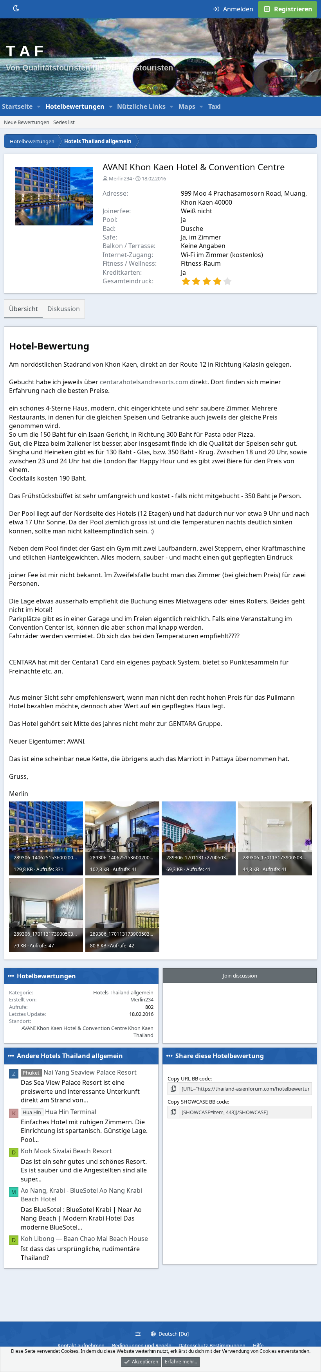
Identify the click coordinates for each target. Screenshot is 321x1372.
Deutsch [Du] (173, 1333)
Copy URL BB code (189, 1078)
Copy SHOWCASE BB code (198, 1101)
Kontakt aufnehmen (81, 1345)
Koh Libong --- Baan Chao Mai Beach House (84, 1238)
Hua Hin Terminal (59, 1111)
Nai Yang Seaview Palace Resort (79, 1072)
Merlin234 (120, 178)
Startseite (17, 106)
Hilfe (258, 1345)
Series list (64, 122)
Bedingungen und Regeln (141, 1345)
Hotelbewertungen (75, 106)
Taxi (214, 106)
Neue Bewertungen (26, 122)
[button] (38, 106)
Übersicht (23, 308)
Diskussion (63, 308)
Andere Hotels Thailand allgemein (70, 1056)
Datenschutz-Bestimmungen (212, 1345)
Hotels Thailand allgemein (123, 992)
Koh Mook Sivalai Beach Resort (66, 1151)
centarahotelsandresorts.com (144, 382)
